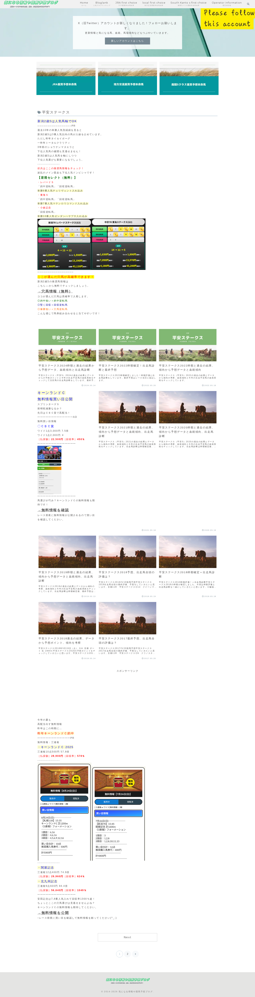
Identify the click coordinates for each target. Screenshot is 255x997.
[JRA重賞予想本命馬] (65, 78)
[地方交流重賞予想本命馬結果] (127, 78)
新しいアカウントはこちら (127, 41)
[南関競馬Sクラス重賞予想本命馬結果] (189, 78)
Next (127, 937)
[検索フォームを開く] (248, 4)
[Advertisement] (127, 694)
